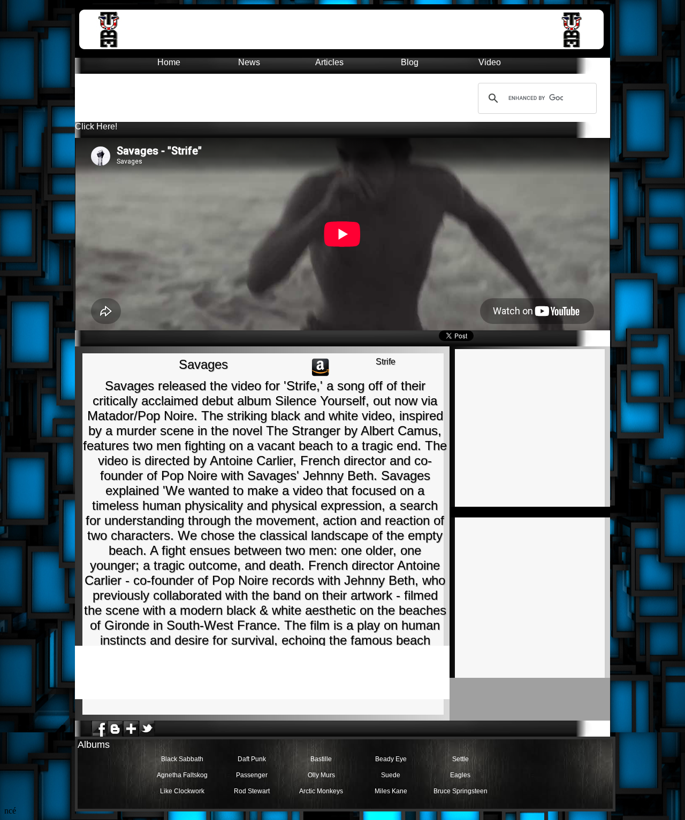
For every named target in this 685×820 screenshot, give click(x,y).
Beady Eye (391, 759)
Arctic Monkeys (321, 791)
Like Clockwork (182, 791)
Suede (390, 775)
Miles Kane (391, 791)
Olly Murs (321, 775)
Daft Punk (252, 759)
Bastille (321, 759)
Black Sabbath (182, 759)
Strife (385, 361)
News (249, 62)
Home (168, 62)
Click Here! (96, 126)
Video (489, 62)
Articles (329, 62)
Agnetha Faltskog (182, 775)
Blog (409, 62)
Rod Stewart (252, 791)
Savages (203, 364)
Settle (460, 759)
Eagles (460, 775)
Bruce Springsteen (460, 791)
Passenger (252, 775)
